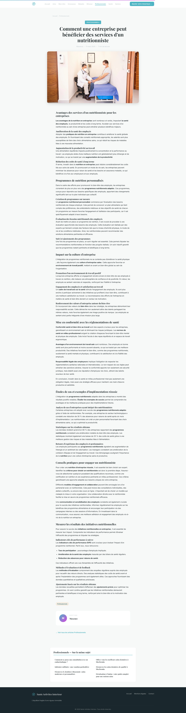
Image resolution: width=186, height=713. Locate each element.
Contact (151, 694)
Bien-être (62, 4)
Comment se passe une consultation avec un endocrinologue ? (71, 661)
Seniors (118, 4)
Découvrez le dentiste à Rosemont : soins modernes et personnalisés (70, 673)
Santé (110, 4)
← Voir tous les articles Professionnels (71, 632)
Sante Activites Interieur (49, 694)
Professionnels (100, 4)
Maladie (81, 4)
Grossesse (72, 4)
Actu (54, 4)
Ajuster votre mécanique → (142, 4)
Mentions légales (140, 694)
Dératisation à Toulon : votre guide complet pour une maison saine (112, 675)
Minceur (89, 4)
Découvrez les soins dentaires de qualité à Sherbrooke (112, 668)
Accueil (47, 4)
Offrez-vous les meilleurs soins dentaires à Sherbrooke (112, 661)
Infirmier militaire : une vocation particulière (72, 667)
